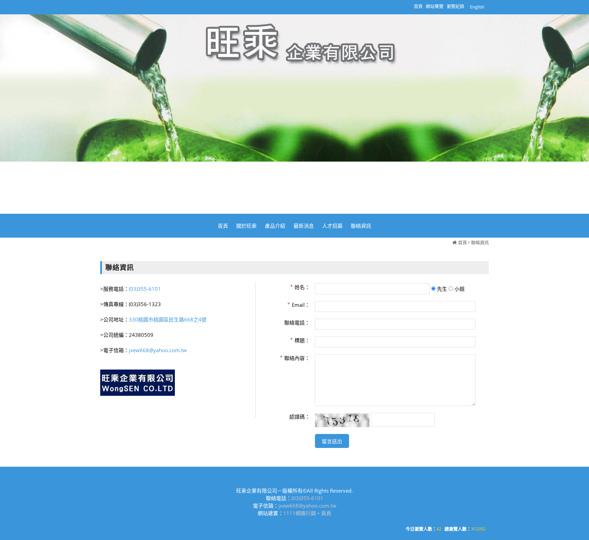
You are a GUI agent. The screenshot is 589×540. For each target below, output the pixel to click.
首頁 (462, 242)
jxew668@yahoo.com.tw (158, 350)
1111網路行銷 (299, 513)
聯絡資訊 (480, 242)
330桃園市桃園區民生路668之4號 (168, 319)
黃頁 (326, 513)
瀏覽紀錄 (455, 6)
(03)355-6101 (145, 288)
